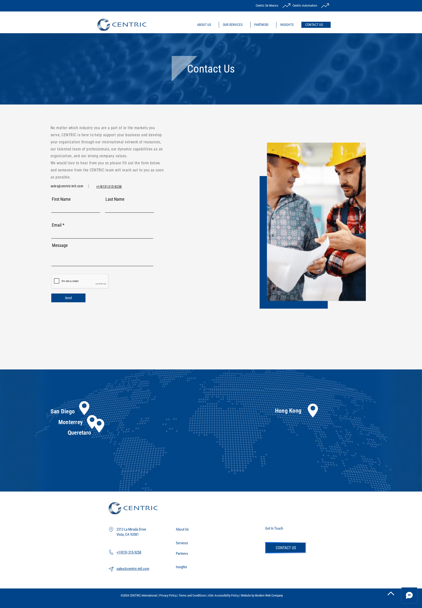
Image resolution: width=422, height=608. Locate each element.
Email (57, 225)
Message (60, 245)
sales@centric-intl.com (67, 186)
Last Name (115, 199)
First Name (61, 199)
